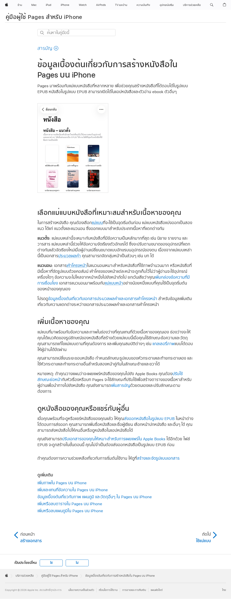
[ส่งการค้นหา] (42, 32)
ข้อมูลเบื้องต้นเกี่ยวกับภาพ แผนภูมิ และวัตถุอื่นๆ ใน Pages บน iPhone (94, 497)
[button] (211, 5)
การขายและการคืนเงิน (134, 590)
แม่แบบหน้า (114, 283)
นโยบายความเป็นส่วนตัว (81, 590)
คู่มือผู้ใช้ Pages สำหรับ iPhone (44, 17)
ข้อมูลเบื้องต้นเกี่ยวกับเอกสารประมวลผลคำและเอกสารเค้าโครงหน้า (102, 299)
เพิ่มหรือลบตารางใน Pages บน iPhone (69, 504)
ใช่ (51, 563)
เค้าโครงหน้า (77, 265)
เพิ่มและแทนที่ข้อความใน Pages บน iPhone (72, 490)
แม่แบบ (97, 223)
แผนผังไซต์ (157, 590)
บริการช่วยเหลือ (25, 575)
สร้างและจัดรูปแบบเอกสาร (158, 458)
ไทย (224, 590)
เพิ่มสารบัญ (120, 385)
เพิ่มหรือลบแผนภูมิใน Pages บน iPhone (70, 511)
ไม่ (77, 563)
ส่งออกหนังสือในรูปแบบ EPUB (149, 418)
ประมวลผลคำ (69, 256)
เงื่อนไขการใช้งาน (108, 590)
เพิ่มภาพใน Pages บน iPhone (62, 483)
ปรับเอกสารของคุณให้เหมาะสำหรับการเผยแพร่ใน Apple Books (113, 439)
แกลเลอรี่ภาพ (163, 344)
